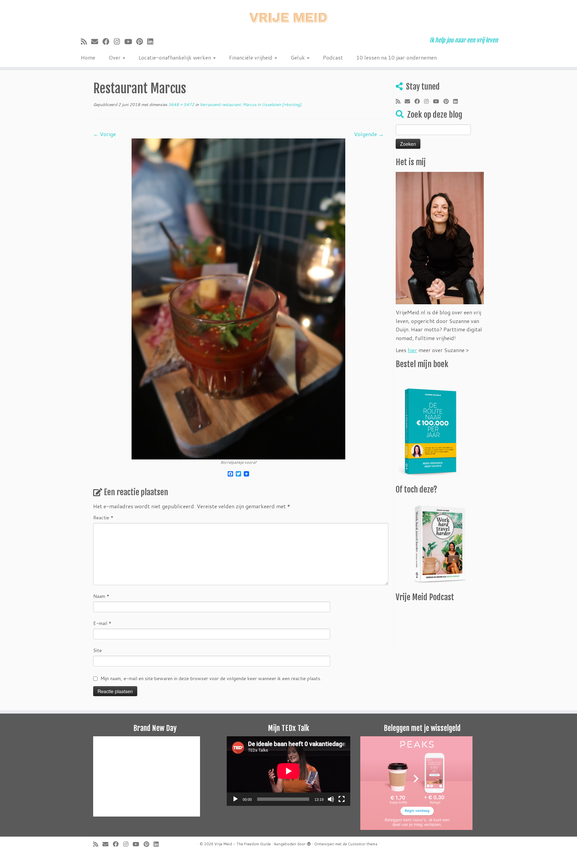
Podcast (333, 57)
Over (115, 57)
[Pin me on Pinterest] (141, 41)
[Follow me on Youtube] (130, 41)
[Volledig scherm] (341, 799)
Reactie (103, 517)
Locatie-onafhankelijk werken (175, 57)
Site (97, 650)
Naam (101, 596)
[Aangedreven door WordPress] (309, 842)
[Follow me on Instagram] (119, 41)
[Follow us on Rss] (86, 41)
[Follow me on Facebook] (108, 41)
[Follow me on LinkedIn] (152, 41)
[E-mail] (97, 41)
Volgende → (369, 134)
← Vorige (104, 134)
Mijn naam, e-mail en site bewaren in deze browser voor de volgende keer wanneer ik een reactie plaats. (211, 678)
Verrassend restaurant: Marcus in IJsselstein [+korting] (250, 104)
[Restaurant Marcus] (238, 298)
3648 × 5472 (180, 104)
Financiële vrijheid (251, 57)
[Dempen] (331, 799)
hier (412, 350)
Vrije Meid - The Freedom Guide (242, 844)
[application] (288, 771)
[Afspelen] (235, 799)
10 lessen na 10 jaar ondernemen (396, 57)
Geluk (298, 57)
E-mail (102, 623)
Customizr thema (362, 844)
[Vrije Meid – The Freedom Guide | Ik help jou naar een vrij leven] (288, 15)
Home (88, 57)
